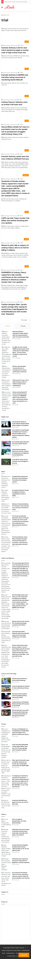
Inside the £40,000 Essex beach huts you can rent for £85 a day (20, 802)
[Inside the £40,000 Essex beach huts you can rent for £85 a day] (6, 804)
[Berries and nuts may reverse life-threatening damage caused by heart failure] (6, 624)
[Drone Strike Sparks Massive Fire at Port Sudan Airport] (6, 444)
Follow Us (4, 902)
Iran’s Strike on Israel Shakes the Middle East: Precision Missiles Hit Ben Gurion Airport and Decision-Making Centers (20, 433)
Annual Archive (11, 956)
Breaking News (10, 953)
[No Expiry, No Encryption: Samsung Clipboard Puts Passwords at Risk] (6, 696)
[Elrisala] (9, 7)
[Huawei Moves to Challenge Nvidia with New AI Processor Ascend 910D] (6, 704)
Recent (8, 326)
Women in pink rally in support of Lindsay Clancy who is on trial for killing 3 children (15, 247)
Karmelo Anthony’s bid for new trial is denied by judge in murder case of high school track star (15, 50)
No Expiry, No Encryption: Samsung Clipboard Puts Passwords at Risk (19, 695)
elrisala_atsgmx (6, 45)
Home (4, 15)
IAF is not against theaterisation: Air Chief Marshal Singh (19, 821)
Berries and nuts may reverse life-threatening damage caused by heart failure (20, 623)
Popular (23, 326)
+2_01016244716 (24, 950)
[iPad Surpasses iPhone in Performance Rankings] (6, 681)
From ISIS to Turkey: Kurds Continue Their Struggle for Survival (20, 461)
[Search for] (2, 8)
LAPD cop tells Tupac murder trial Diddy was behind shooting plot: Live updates (15, 220)
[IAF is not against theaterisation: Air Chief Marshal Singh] (6, 822)
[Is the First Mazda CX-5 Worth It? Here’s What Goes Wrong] (6, 688)
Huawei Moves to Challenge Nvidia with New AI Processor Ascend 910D (20, 703)
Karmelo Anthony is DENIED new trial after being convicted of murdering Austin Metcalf (14, 77)
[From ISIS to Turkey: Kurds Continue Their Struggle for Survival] (6, 462)
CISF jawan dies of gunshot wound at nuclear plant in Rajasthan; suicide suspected (20, 860)
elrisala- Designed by (7, 950)
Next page (24, 320)
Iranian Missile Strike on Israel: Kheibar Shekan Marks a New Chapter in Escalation (20, 423)
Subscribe (24, 955)
